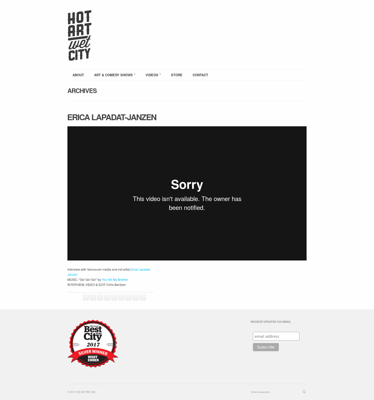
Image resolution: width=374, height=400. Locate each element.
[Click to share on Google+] (143, 297)
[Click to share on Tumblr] (136, 297)
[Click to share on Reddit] (114, 297)
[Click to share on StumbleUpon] (100, 297)
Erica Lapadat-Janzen (111, 117)
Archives (82, 90)
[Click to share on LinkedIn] (107, 297)
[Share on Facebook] (93, 297)
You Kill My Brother (115, 279)
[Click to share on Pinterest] (129, 297)
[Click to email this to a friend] (121, 297)
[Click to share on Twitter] (86, 297)
